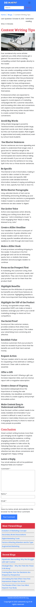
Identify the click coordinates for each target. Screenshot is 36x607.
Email (3, 501)
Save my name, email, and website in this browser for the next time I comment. (17, 510)
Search (28, 8)
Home (3, 15)
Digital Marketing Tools (11, 538)
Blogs (10, 15)
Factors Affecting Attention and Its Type (17, 542)
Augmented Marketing (10, 546)
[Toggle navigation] (29, 2)
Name (4, 494)
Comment (5, 469)
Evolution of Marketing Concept (14, 531)
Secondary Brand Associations (14, 535)
